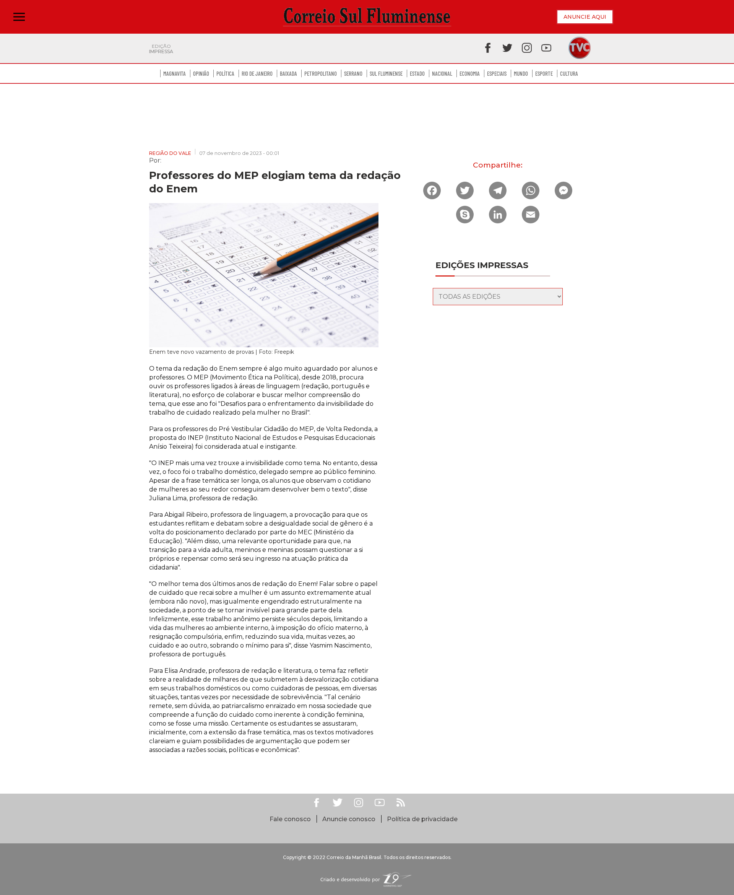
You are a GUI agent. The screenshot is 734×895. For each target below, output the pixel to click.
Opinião (201, 73)
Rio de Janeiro (257, 73)
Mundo (521, 73)
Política (225, 73)
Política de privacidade (422, 819)
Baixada (288, 73)
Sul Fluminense (386, 73)
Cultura (569, 73)
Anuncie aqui (584, 16)
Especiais (497, 73)
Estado (417, 73)
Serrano (353, 73)
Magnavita (174, 73)
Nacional (442, 73)
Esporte (544, 73)
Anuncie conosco (348, 819)
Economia (470, 73)
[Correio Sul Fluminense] (367, 17)
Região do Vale (170, 153)
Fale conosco (290, 819)
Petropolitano (320, 73)
